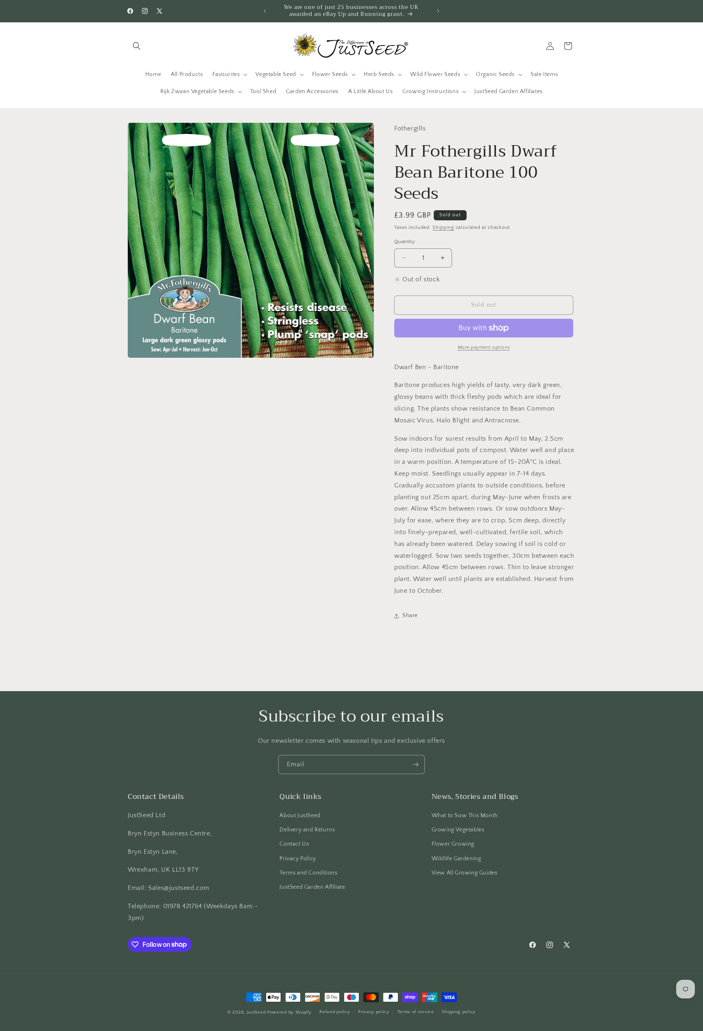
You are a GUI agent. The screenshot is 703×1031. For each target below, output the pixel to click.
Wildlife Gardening (456, 858)
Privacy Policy (297, 858)
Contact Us (294, 844)
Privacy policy (373, 1011)
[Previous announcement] (265, 11)
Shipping (443, 227)
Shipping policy (459, 1011)
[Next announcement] (438, 11)
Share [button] (410, 615)
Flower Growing (453, 844)
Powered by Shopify (289, 1012)
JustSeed (256, 1012)
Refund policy (334, 1011)
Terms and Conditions (308, 873)
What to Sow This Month (465, 815)
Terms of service (415, 1011)
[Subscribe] (415, 764)
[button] (137, 46)
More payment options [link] (484, 347)
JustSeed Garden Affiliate (312, 887)
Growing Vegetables (458, 830)
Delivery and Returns (307, 830)
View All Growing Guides (465, 873)
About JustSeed (299, 815)
